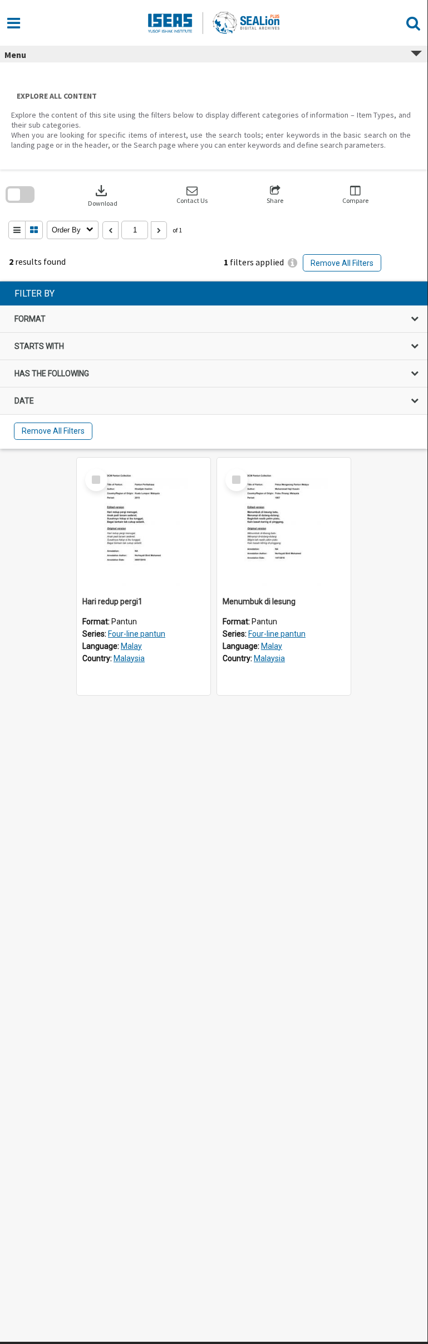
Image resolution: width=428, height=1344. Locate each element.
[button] (192, 195)
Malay (131, 646)
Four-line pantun (136, 633)
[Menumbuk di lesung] (284, 524)
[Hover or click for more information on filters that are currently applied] (292, 263)
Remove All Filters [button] (342, 263)
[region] (213, 365)
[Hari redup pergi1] (143, 524)
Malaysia (129, 658)
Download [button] (102, 194)
